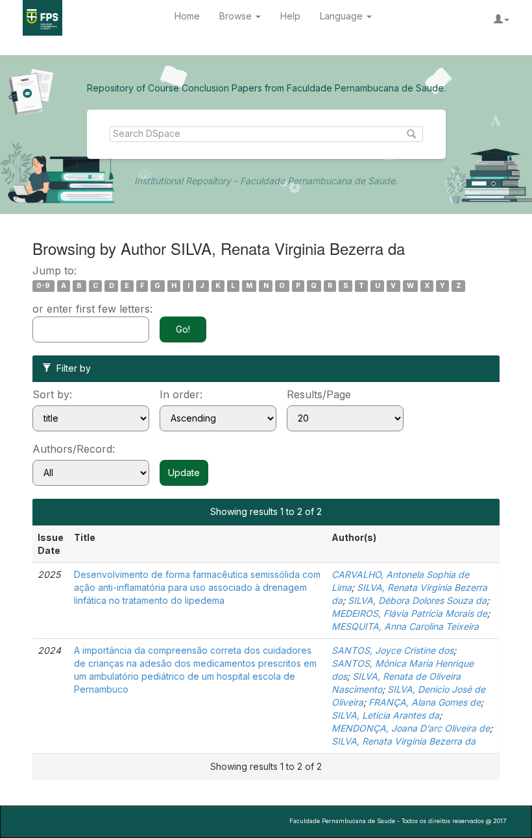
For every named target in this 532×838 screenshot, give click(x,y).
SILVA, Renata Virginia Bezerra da (404, 741)
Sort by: (52, 394)
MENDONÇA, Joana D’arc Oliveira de (411, 728)
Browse (236, 15)
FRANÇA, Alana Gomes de (425, 702)
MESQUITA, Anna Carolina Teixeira (405, 626)
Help (290, 15)
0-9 (43, 285)
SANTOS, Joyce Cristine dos (392, 650)
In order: (181, 394)
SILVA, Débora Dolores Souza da (417, 600)
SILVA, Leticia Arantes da (385, 715)
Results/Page (319, 394)
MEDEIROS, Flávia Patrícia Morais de (409, 613)
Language (342, 15)
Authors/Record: (73, 448)
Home (187, 15)
